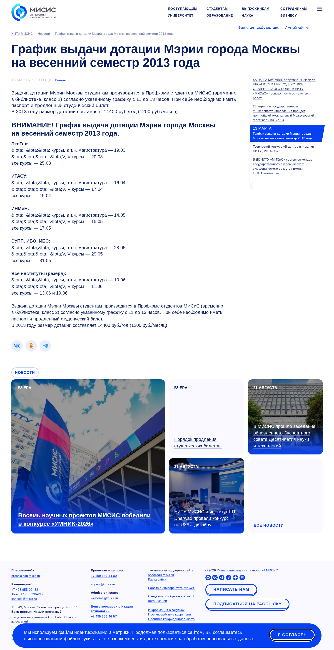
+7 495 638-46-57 (104, 616)
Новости (25, 373)
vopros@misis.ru (103, 584)
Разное (60, 80)
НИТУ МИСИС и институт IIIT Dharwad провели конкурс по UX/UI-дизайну (205, 518)
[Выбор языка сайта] (319, 27)
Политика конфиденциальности (171, 619)
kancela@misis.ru (24, 598)
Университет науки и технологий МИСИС (247, 570)
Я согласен (292, 635)
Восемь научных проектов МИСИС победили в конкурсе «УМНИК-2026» (84, 519)
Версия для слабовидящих (258, 27)
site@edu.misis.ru (161, 575)
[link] (17, 346)
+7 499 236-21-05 (33, 594)
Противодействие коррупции (169, 614)
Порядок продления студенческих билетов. (198, 442)
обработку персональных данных (219, 638)
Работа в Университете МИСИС (171, 588)
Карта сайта (157, 579)
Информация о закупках (166, 610)
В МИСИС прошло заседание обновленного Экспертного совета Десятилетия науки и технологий (284, 436)
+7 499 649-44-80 (104, 576)
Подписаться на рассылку (247, 604)
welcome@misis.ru (104, 598)
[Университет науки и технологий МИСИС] (33, 11)
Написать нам (231, 589)
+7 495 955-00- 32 (24, 589)
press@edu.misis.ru (25, 576)
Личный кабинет (297, 27)
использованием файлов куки (58, 638)
